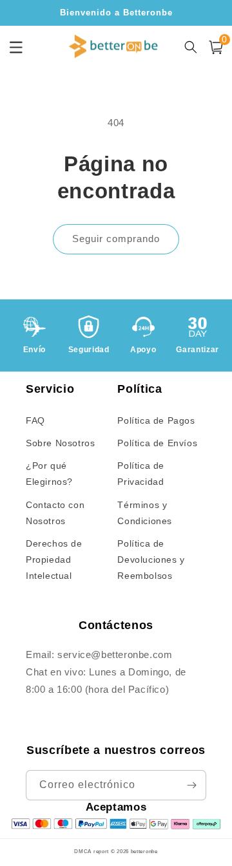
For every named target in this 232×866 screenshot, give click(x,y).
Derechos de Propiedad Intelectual (54, 559)
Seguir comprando (116, 238)
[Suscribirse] (191, 785)
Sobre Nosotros (60, 443)
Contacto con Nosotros (55, 513)
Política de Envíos (157, 443)
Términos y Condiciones (144, 513)
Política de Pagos (156, 420)
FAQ (35, 420)
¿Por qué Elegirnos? (49, 473)
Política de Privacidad (140, 473)
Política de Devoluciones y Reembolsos (150, 559)
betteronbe (144, 851)
